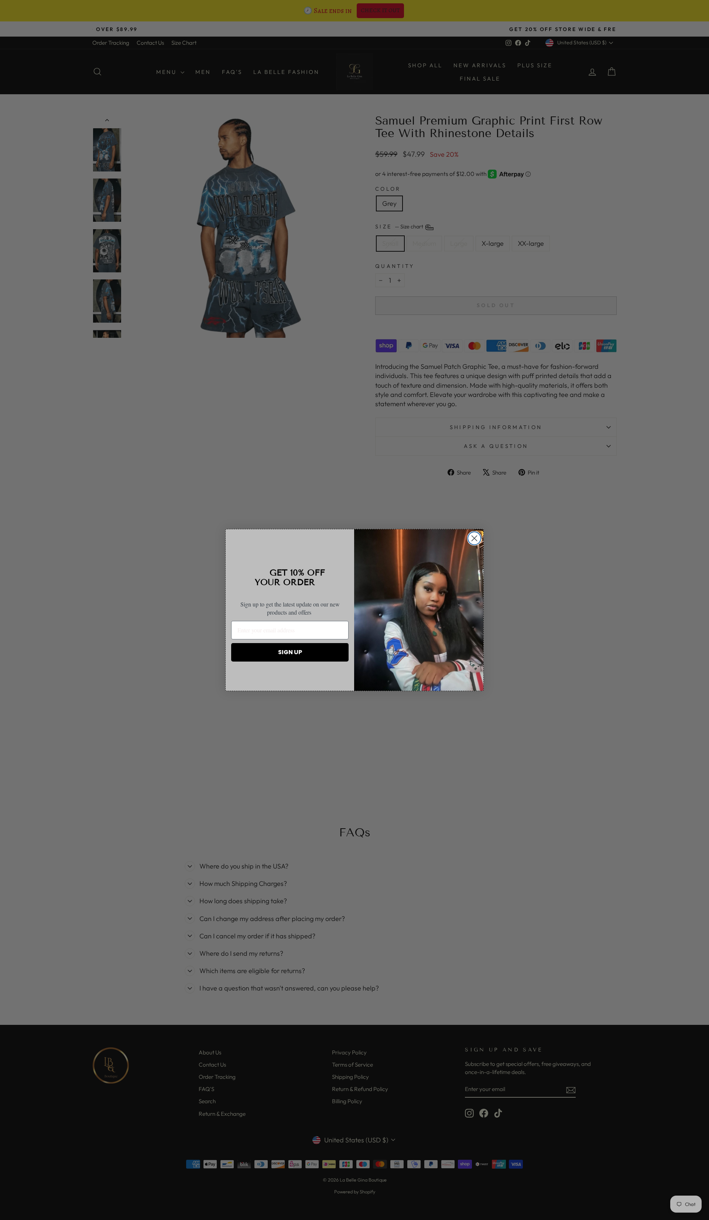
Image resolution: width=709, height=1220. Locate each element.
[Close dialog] (474, 538)
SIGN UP (290, 652)
